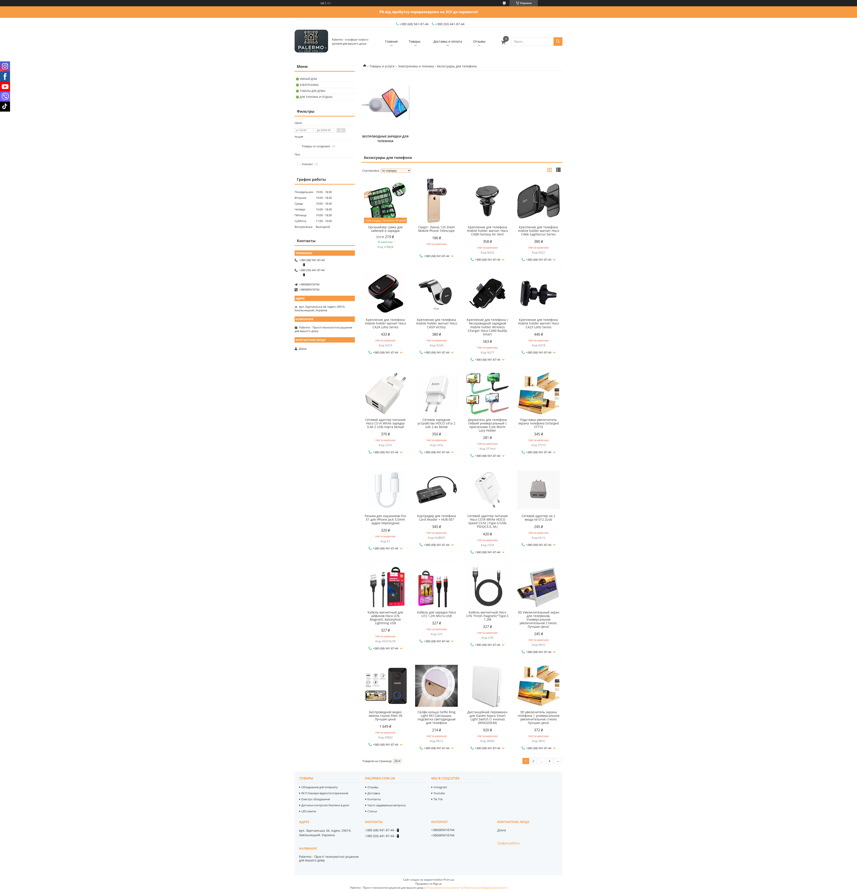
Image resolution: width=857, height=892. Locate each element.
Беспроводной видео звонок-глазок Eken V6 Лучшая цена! (385, 715)
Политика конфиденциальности (485, 888)
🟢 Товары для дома (310, 91)
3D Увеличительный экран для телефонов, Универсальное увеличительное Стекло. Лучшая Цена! (538, 619)
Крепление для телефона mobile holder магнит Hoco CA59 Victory (436, 323)
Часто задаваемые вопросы (386, 805)
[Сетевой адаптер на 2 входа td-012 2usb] (538, 489)
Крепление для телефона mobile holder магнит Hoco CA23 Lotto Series (538, 323)
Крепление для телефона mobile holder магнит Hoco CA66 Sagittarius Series (538, 230)
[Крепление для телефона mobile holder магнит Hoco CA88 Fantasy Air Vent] (487, 201)
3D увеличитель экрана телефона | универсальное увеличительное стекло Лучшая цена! (539, 717)
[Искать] (557, 41)
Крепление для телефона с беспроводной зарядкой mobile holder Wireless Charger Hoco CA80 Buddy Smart (487, 327)
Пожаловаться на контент (443, 888)
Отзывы (479, 41)
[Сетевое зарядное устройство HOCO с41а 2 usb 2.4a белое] (436, 393)
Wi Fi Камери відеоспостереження (324, 793)
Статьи (372, 811)
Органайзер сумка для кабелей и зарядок (385, 229)
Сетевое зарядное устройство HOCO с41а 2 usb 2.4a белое (436, 423)
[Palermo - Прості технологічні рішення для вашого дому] (311, 41)
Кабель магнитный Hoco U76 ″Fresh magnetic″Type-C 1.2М (487, 616)
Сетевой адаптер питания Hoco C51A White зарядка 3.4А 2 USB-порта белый (385, 423)
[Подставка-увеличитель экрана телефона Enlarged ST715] (538, 393)
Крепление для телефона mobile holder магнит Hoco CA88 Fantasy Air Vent (487, 230)
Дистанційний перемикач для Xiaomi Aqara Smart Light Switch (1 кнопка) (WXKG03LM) (487, 717)
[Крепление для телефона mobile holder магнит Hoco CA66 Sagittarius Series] (538, 201)
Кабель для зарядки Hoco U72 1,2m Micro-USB (436, 614)
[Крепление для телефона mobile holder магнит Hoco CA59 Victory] (436, 293)
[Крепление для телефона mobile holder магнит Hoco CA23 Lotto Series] (538, 293)
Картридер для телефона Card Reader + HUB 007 (436, 517)
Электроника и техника (416, 66)
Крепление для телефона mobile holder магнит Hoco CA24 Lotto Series (385, 323)
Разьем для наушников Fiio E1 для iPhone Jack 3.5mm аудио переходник (385, 519)
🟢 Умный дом (306, 79)
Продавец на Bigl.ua (428, 884)
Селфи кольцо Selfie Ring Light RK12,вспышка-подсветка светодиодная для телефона (437, 717)
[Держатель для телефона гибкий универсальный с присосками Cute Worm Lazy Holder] (487, 393)
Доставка (373, 793)
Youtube (439, 793)
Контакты (374, 799)
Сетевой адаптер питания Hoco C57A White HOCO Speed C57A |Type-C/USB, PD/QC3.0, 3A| (487, 521)
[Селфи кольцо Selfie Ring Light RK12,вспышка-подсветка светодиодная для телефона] (436, 685)
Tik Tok (438, 799)
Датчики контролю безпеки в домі (325, 805)
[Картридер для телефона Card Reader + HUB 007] (436, 489)
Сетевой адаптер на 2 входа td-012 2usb (538, 517)
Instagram (440, 787)
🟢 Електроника (307, 85)
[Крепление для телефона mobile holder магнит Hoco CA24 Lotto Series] (385, 293)
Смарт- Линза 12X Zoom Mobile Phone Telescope (436, 229)
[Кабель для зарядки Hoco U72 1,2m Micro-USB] (436, 586)
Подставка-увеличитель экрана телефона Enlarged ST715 (538, 423)
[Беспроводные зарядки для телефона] (385, 102)
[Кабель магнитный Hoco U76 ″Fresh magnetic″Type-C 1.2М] (487, 586)
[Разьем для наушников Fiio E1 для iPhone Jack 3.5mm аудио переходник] (385, 489)
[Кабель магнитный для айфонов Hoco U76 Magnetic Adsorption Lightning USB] (385, 586)
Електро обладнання (315, 799)
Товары (414, 41)
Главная (391, 41)
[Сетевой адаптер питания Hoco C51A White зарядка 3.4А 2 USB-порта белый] (385, 393)
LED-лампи (308, 811)
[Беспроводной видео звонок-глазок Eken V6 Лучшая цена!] (385, 685)
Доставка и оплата (447, 41)
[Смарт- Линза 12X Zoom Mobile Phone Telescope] (436, 201)
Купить (401, 187)
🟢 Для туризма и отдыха (314, 97)
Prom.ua (448, 880)
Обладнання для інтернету (319, 787)
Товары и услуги (382, 66)
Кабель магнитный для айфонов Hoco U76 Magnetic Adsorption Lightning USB (385, 618)
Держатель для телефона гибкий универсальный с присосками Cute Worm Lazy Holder (487, 425)
